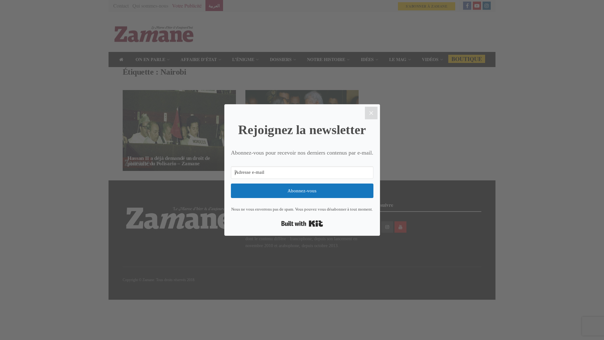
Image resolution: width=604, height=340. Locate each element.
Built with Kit (302, 223)
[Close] (371, 113)
